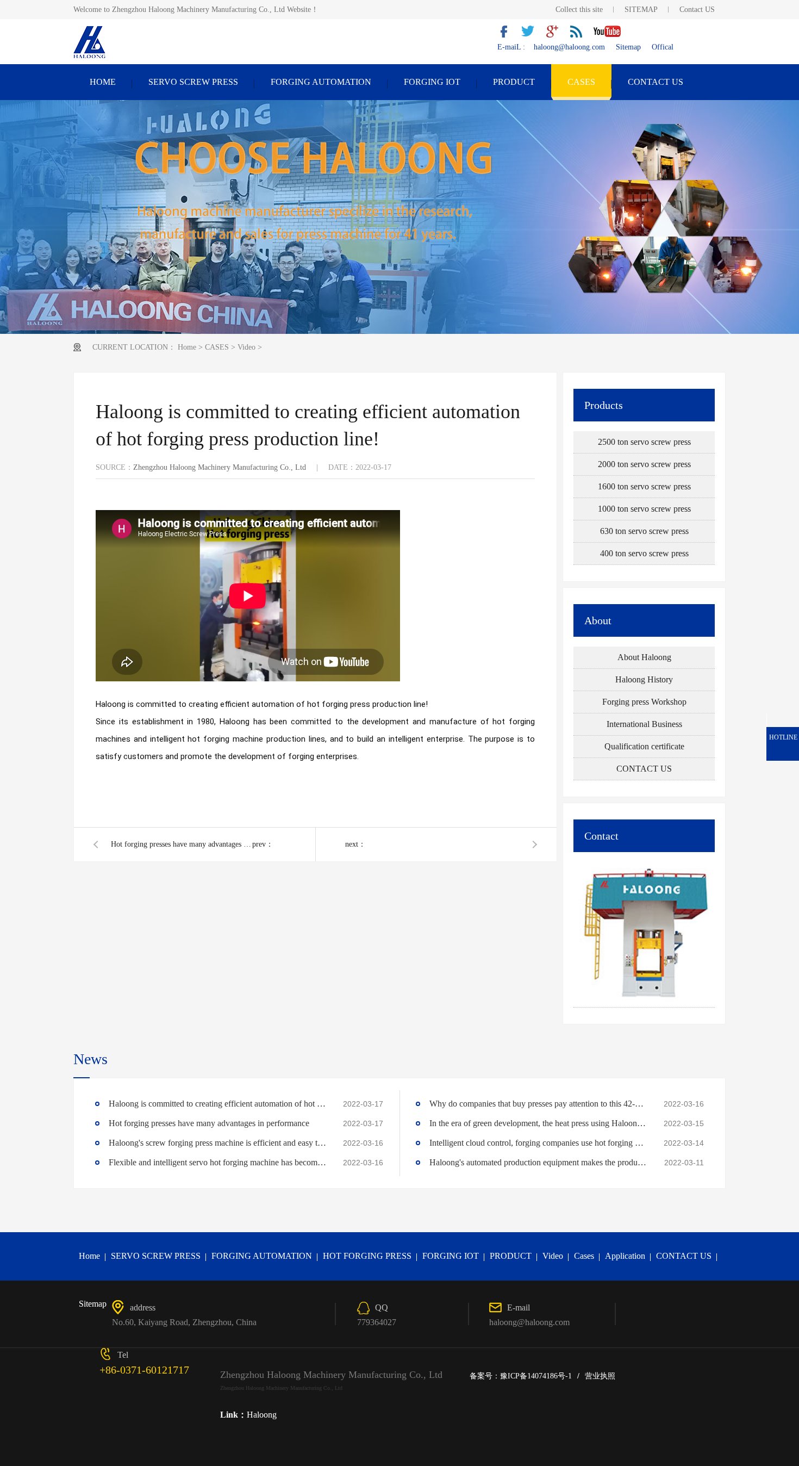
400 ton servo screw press (644, 553)
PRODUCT (514, 81)
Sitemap (628, 47)
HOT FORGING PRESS (367, 1255)
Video (246, 347)
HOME (103, 81)
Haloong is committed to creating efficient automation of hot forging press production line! (217, 1103)
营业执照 (600, 1376)
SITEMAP (641, 9)
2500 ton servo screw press (644, 441)
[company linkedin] (580, 35)
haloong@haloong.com (569, 47)
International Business (644, 724)
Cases (584, 1255)
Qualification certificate (644, 746)
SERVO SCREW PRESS (193, 81)
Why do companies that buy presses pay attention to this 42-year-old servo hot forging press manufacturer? (538, 1103)
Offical (662, 47)
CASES (581, 81)
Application (625, 1255)
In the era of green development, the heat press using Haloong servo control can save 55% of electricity (538, 1123)
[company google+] (556, 35)
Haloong (262, 1414)
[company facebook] (508, 35)
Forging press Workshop (644, 701)
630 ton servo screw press (644, 531)
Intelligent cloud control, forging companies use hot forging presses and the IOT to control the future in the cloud (538, 1142)
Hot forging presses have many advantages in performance (181, 844)
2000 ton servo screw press (644, 464)
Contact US (697, 9)
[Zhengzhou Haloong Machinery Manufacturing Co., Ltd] (90, 57)
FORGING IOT (432, 81)
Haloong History (644, 679)
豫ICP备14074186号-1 (536, 1376)
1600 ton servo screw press (644, 486)
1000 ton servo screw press (644, 508)
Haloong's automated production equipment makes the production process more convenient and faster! (538, 1162)
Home (187, 347)
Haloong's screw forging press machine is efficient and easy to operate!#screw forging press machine (217, 1142)
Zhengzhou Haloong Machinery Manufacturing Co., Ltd (219, 467)
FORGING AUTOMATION (321, 81)
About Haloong (644, 657)
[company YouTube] (611, 35)
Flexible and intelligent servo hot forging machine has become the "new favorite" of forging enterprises (217, 1162)
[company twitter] (532, 35)
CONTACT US (655, 81)
